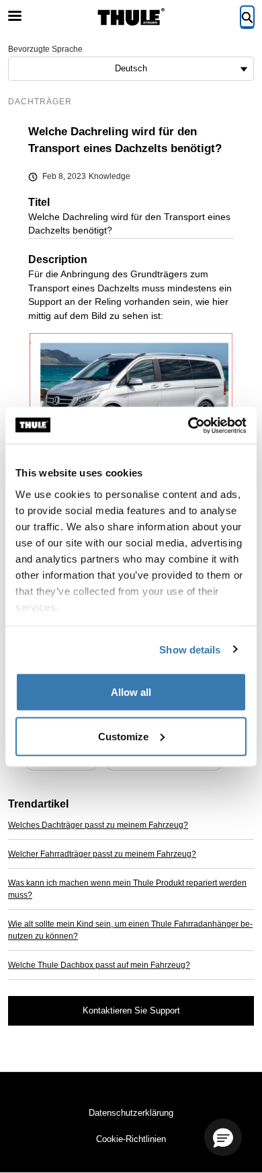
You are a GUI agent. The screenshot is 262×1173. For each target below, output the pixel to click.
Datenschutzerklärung (131, 1113)
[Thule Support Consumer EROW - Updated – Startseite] (131, 17)
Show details (189, 649)
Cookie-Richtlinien (131, 1139)
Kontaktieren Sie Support (131, 1010)
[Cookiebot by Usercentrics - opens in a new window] (188, 425)
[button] (223, 1137)
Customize (123, 736)
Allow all (131, 692)
